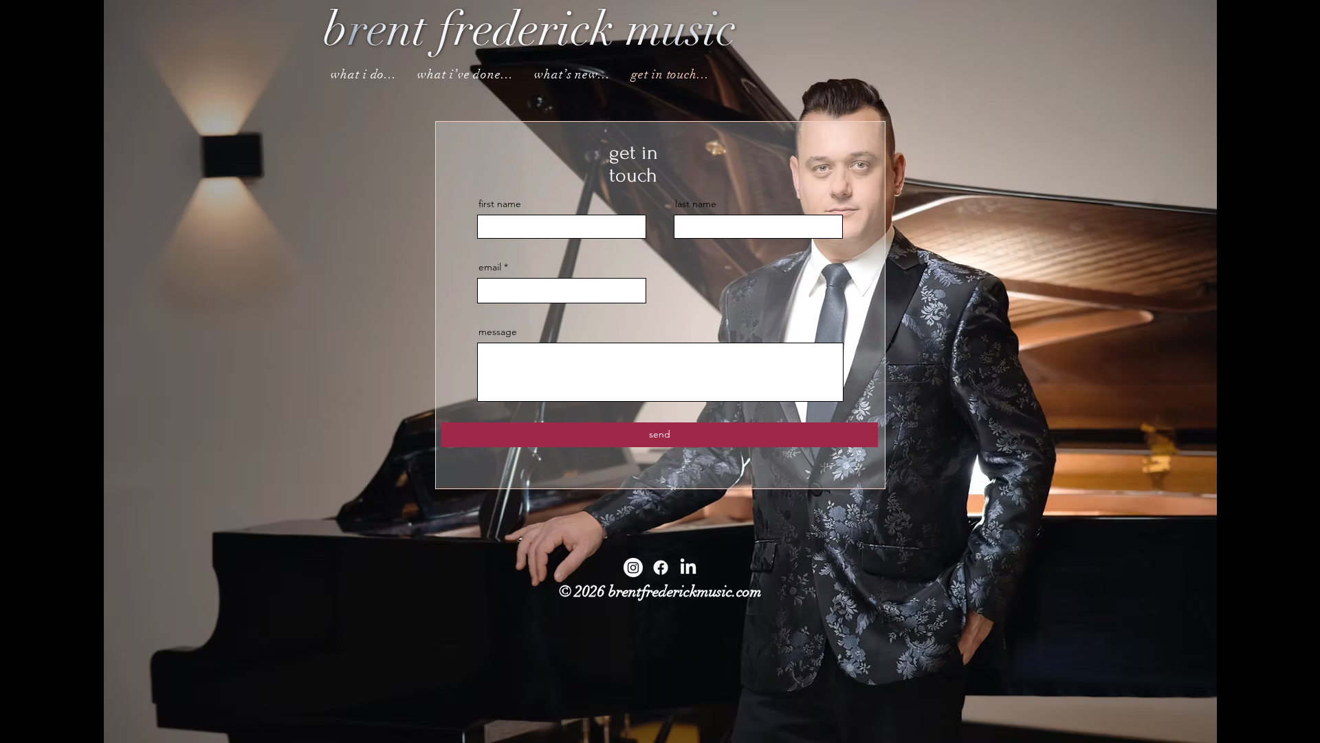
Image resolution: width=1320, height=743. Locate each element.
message (497, 331)
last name (695, 203)
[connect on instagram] (633, 567)
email (489, 267)
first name (499, 203)
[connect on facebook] (660, 567)
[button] (363, 74)
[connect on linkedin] (688, 567)
